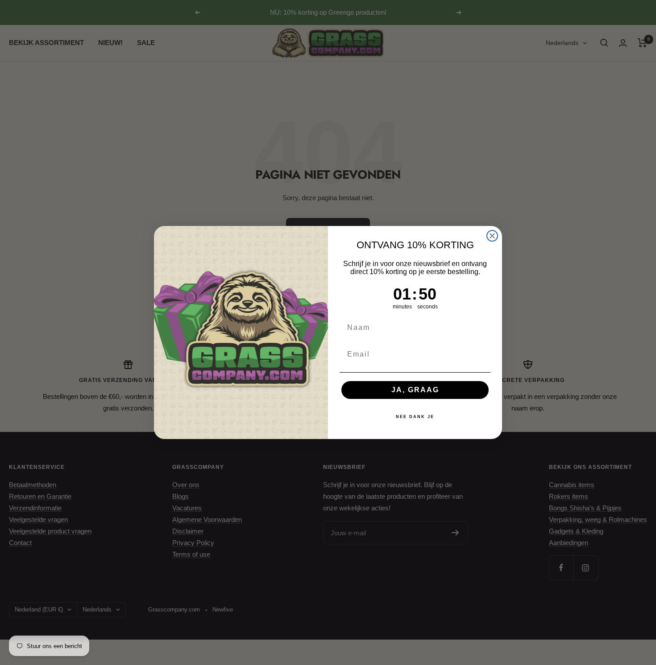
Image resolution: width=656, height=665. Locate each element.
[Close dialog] (492, 235)
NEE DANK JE (415, 417)
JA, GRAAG (415, 390)
